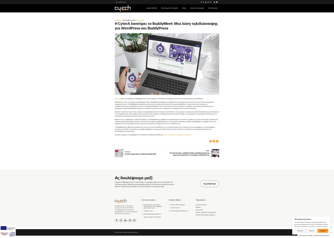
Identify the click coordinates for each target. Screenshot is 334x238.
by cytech (140, 20)
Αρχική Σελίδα (151, 8)
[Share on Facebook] (210, 141)
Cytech (118, 99)
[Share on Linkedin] (217, 141)
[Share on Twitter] (214, 141)
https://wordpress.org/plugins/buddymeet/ (177, 135)
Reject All (311, 231)
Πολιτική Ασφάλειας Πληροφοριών (206, 212)
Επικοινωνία (212, 8)
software (118, 20)
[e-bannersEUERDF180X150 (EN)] (8, 231)
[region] (311, 225)
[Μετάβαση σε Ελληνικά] (217, 2)
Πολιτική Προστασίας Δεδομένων (205, 215)
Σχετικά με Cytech (201, 205)
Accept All (323, 231)
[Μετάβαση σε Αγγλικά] (214, 2)
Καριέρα (198, 207)
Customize (300, 231)
